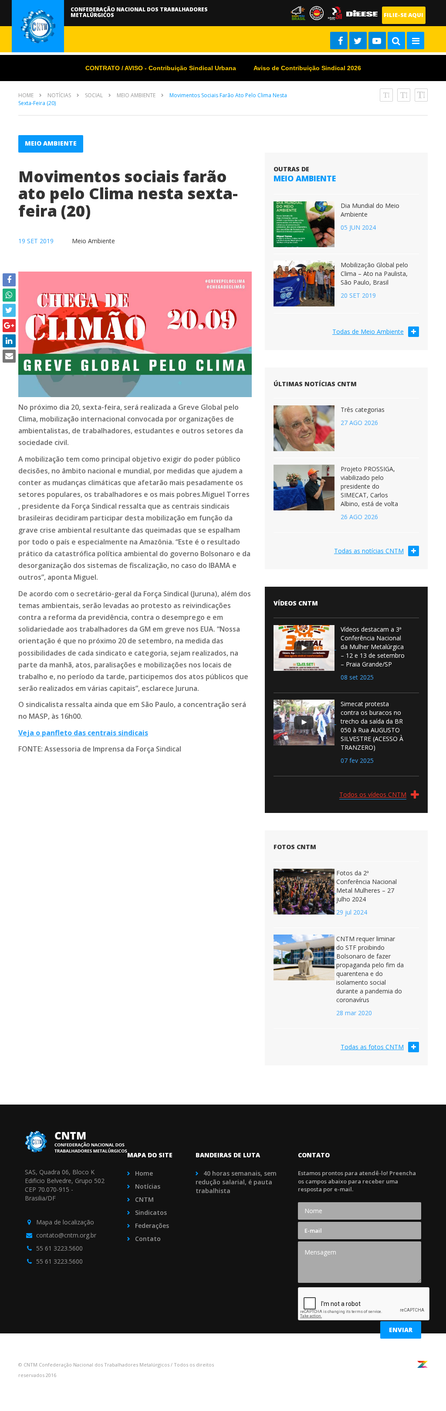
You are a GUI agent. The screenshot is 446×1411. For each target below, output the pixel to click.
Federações (152, 1225)
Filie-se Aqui (403, 15)
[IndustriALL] (337, 12)
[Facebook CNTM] (339, 40)
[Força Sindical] (300, 12)
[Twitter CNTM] (358, 40)
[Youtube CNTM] (377, 40)
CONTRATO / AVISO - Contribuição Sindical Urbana (160, 68)
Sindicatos (151, 1212)
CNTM (144, 1199)
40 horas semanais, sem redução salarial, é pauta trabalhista (236, 1182)
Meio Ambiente (136, 95)
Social (94, 95)
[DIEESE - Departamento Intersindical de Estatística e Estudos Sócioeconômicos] (363, 12)
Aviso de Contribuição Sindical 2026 (307, 68)
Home (26, 95)
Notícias (59, 95)
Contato (148, 1238)
